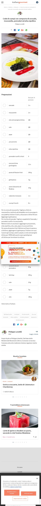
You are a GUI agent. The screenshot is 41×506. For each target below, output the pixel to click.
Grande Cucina (11, 437)
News (4, 437)
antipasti (17, 314)
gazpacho (34, 317)
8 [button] (26, 397)
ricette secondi (20, 320)
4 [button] (19, 397)
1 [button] (13, 397)
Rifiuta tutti (29, 493)
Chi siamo (20, 467)
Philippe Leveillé (19, 24)
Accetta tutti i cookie (11, 492)
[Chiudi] (37, 478)
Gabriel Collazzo (9, 392)
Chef (9, 334)
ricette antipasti (25, 317)
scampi (34, 314)
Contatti (20, 472)
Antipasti (16, 7)
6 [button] (23, 397)
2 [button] (15, 397)
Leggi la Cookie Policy (16, 487)
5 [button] (21, 397)
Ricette (10, 7)
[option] (20, 377)
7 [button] (25, 397)
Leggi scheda (33, 334)
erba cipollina (14, 317)
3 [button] (17, 397)
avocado (6, 317)
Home (5, 7)
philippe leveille (8, 314)
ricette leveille (26, 314)
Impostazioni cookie (20, 498)
